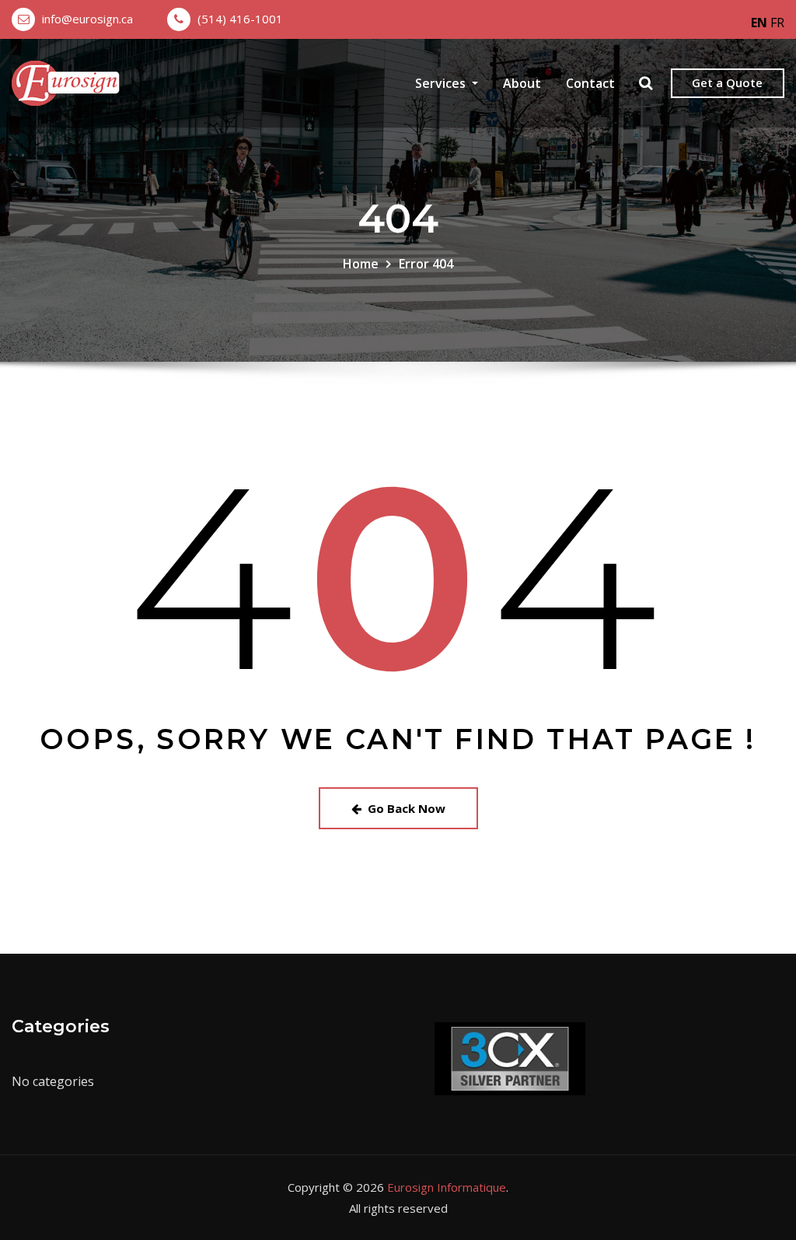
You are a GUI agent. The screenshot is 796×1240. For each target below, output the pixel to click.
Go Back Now (406, 808)
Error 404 (426, 263)
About (522, 83)
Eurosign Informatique (446, 1187)
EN (759, 22)
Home (361, 263)
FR (777, 22)
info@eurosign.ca (87, 18)
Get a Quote (727, 82)
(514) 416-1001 (240, 18)
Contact (590, 83)
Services (442, 83)
